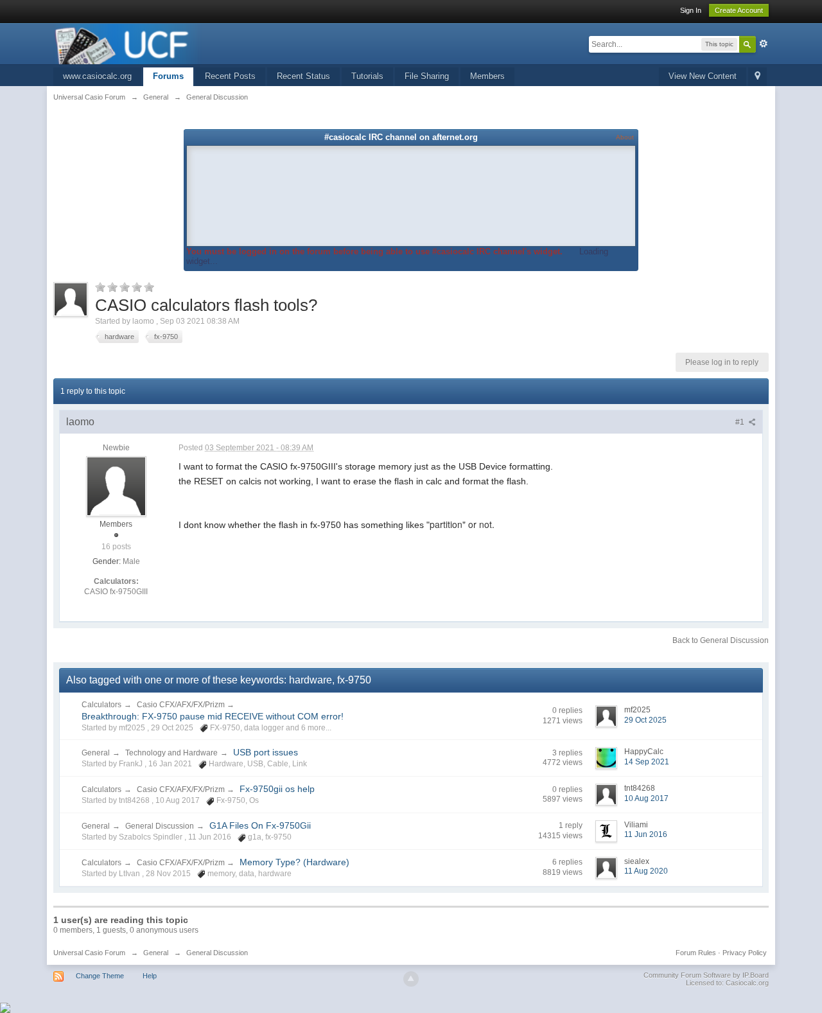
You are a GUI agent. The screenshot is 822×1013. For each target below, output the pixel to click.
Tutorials (367, 76)
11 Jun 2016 (645, 834)
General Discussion (159, 826)
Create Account (739, 10)
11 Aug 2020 (646, 871)
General (96, 752)
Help (150, 976)
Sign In (690, 10)
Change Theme (100, 976)
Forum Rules (696, 952)
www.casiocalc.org (97, 76)
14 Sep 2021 (646, 761)
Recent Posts (230, 76)
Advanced (763, 44)
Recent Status (303, 76)
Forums (168, 76)
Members (487, 76)
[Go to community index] (127, 43)
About (625, 137)
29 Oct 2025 (645, 720)
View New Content (703, 76)
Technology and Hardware (171, 752)
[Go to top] (411, 979)
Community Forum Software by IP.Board (706, 975)
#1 (740, 422)
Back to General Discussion (720, 640)
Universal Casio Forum (89, 952)
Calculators (101, 704)
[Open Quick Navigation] (757, 76)
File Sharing (427, 76)
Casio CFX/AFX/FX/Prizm (182, 704)
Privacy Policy (744, 952)
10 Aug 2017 (646, 798)
